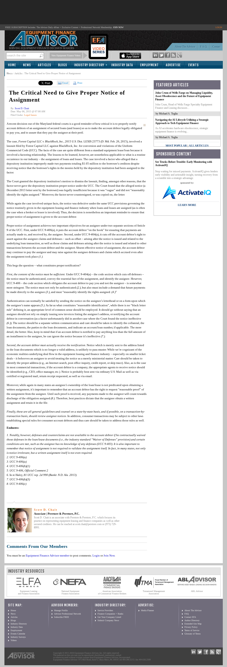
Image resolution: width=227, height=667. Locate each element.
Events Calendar (18, 633)
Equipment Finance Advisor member (47, 555)
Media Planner (147, 610)
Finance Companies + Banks (110, 614)
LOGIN (218, 27)
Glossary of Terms (192, 633)
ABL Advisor (197, 591)
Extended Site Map (193, 623)
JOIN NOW (118, 27)
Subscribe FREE (61, 617)
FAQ (186, 614)
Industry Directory (89, 65)
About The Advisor (185, 46)
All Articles (199, 145)
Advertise (173, 65)
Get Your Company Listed (109, 617)
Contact (216, 46)
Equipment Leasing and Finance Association (28, 592)
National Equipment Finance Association (70, 592)
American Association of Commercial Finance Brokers (112, 592)
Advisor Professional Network (67, 614)
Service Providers (105, 610)
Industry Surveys (18, 637)
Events (193, 65)
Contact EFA (190, 617)
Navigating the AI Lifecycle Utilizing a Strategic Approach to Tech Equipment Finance (182, 121)
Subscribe (17, 73)
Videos (14, 640)
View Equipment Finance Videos (65, 55)
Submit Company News (108, 620)
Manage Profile (61, 610)
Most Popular (176, 145)
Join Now (109, 555)
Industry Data (122, 65)
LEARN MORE (187, 205)
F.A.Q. (203, 46)
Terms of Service (191, 630)
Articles (44, 65)
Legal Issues (30, 115)
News (27, 65)
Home (12, 65)
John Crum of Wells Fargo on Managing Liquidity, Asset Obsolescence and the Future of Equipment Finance (184, 96)
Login (96, 555)
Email (65, 82)
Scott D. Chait (22, 108)
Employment (149, 65)
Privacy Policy (191, 627)
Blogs (62, 65)
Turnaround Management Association (154, 592)
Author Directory (192, 620)
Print (79, 82)
